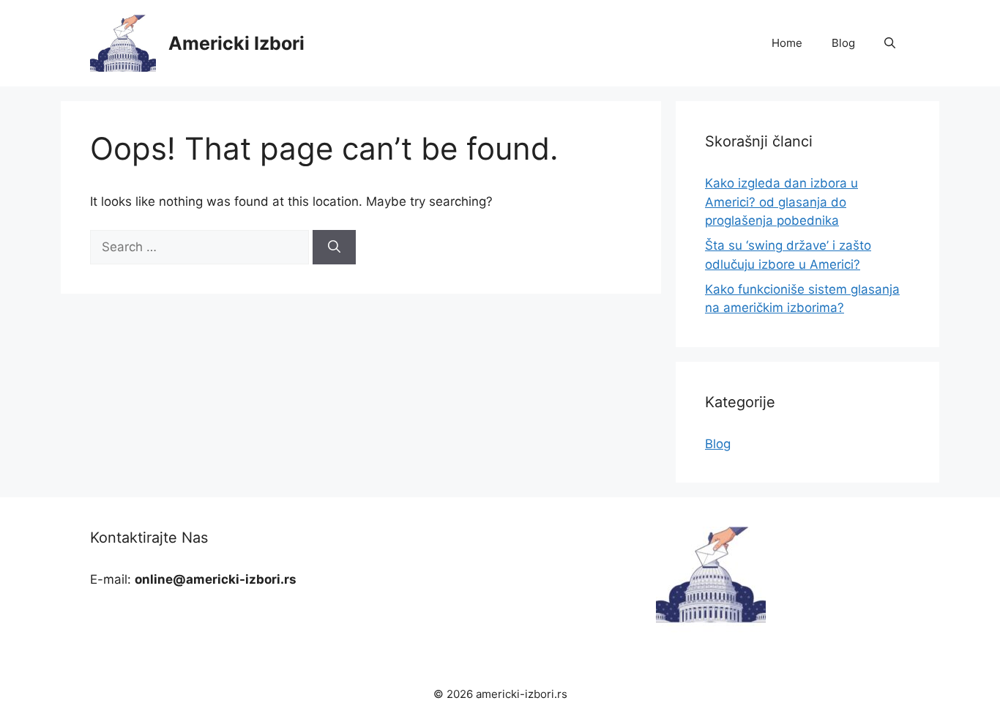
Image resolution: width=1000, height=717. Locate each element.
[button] (890, 43)
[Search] (334, 247)
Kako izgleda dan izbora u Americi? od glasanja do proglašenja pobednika (781, 202)
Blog (843, 43)
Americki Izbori (236, 43)
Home (787, 43)
